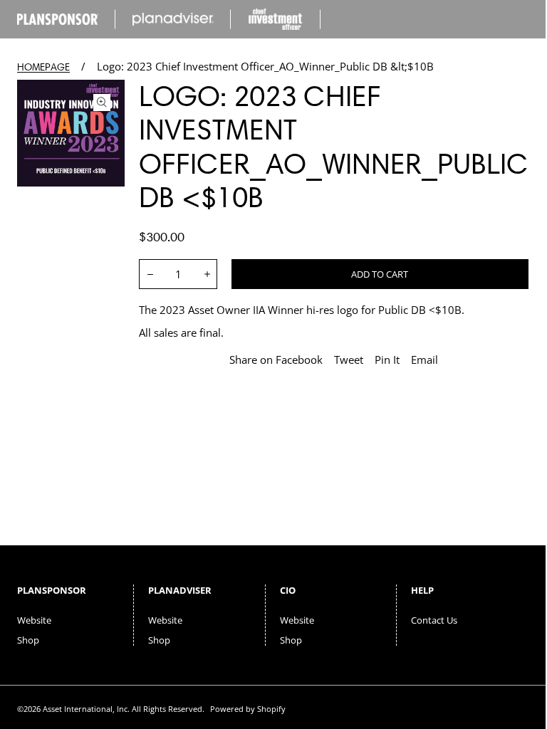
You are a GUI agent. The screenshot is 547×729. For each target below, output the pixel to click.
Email (424, 359)
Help (422, 590)
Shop (28, 640)
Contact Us (434, 620)
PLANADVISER (180, 590)
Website (34, 620)
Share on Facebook (276, 359)
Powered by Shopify (248, 708)
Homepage (43, 67)
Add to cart (379, 274)
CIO (288, 590)
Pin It (387, 359)
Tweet (348, 359)
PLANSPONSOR (51, 590)
